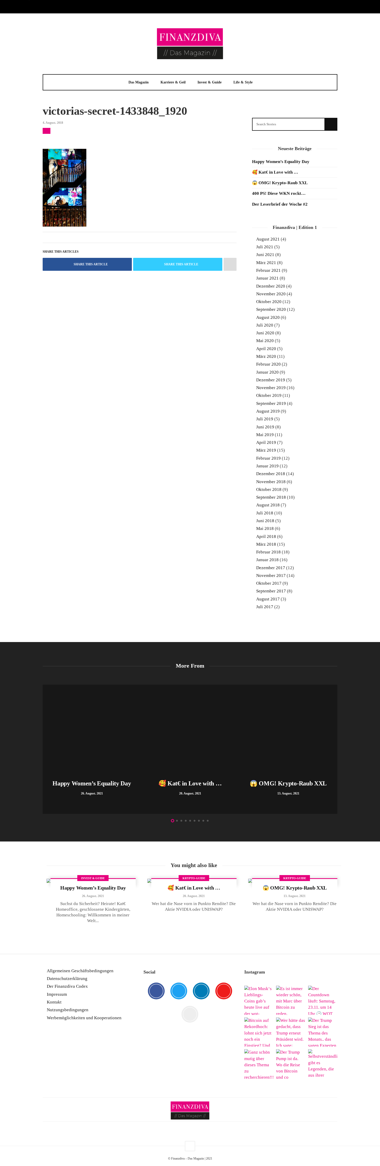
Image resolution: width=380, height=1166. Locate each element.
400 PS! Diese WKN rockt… (279, 193)
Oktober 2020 (269, 301)
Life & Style (243, 82)
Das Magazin (138, 82)
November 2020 (271, 293)
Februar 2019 (268, 458)
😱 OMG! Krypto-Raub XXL (280, 182)
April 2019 (266, 442)
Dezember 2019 (270, 379)
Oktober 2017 (269, 583)
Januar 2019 (267, 466)
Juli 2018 (264, 513)
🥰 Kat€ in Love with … (275, 172)
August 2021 (268, 239)
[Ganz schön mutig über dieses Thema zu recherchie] (258, 1063)
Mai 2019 (265, 434)
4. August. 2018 (53, 123)
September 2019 (271, 403)
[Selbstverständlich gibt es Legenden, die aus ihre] (322, 1063)
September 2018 (271, 497)
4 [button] (185, 820)
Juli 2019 (264, 418)
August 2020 (268, 317)
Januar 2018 (267, 559)
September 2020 (271, 309)
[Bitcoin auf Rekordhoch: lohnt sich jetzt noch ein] (258, 1032)
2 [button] (177, 820)
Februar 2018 (268, 552)
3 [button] (181, 820)
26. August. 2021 (93, 896)
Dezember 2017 (270, 567)
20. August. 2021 (194, 896)
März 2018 (266, 544)
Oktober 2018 (269, 489)
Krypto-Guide (194, 878)
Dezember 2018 (270, 473)
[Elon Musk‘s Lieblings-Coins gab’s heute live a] (258, 1000)
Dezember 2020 (270, 286)
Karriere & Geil (173, 82)
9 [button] (207, 820)
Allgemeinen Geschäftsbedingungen (80, 970)
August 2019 (268, 411)
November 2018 (271, 481)
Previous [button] (45, 750)
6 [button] (194, 820)
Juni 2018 (265, 520)
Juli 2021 (264, 246)
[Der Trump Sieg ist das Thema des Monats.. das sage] (322, 1032)
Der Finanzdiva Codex (67, 986)
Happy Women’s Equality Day (280, 161)
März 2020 (266, 356)
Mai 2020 (265, 340)
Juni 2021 (265, 254)
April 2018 (266, 536)
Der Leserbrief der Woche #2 (280, 204)
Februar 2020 (268, 364)
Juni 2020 (265, 332)
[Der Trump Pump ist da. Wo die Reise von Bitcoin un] (290, 1063)
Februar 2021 (268, 270)
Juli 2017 (264, 606)
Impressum (57, 994)
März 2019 (266, 450)
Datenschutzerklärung (67, 978)
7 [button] (199, 820)
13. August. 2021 (295, 896)
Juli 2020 (264, 325)
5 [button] (190, 820)
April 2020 (266, 348)
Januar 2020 (267, 372)
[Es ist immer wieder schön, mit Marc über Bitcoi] (290, 1000)
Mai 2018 (265, 528)
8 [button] (203, 820)
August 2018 (268, 505)
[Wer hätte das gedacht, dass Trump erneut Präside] (290, 1032)
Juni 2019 (265, 426)
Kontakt (54, 1002)
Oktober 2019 (269, 395)
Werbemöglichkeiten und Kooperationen (84, 1017)
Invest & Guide (209, 82)
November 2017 (271, 575)
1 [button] (172, 820)
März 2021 (266, 262)
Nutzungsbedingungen (67, 1009)
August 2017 (268, 599)
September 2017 (271, 591)
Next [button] (335, 750)
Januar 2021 (267, 278)
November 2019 (271, 387)
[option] (92, 749)
